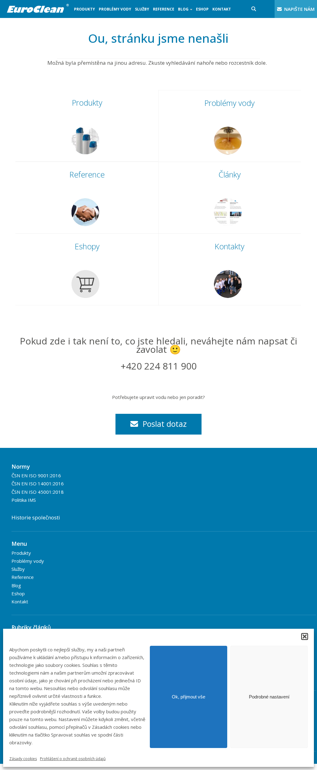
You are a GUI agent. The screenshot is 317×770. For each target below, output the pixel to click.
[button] (305, 636)
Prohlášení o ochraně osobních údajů (73, 758)
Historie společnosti (35, 517)
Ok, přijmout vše (188, 696)
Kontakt (221, 9)
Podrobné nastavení (269, 696)
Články (230, 174)
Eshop (202, 9)
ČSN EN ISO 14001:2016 (37, 483)
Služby (142, 9)
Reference (163, 9)
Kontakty (229, 246)
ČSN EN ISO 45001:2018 (37, 492)
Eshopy (87, 246)
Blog (182, 12)
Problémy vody (115, 9)
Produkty (84, 9)
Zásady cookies (23, 758)
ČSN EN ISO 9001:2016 (36, 475)
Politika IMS (23, 500)
